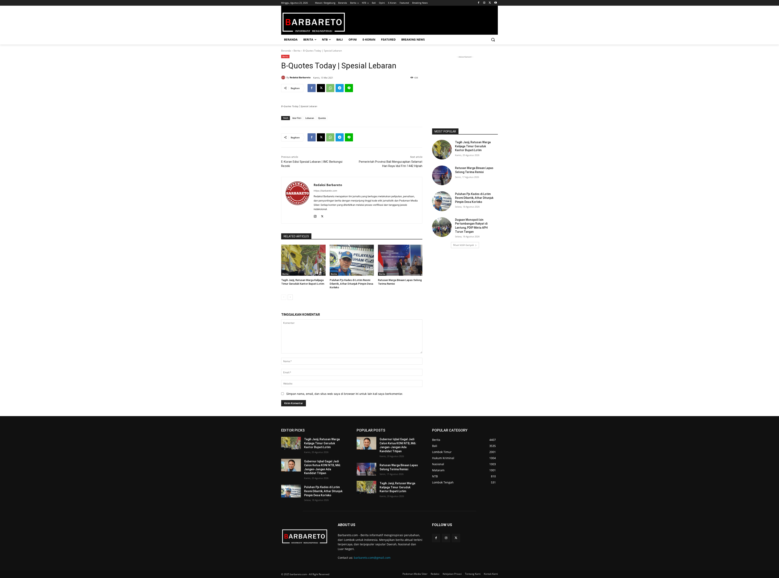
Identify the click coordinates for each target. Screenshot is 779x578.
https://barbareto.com (325, 190)
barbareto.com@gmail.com (372, 558)
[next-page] (290, 297)
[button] (493, 39)
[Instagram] (484, 3)
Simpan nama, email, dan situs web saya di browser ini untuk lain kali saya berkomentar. (344, 393)
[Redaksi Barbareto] (283, 77)
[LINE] (349, 88)
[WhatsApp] (330, 88)
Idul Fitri (296, 117)
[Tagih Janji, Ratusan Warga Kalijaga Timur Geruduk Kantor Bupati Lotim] (303, 260)
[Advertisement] (465, 84)
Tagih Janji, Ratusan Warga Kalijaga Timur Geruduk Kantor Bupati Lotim (473, 146)
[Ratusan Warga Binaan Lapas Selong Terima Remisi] (400, 260)
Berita (297, 50)
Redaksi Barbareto (300, 77)
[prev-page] (283, 297)
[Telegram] (340, 88)
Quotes (322, 117)
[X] (489, 3)
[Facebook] (478, 3)
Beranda (286, 50)
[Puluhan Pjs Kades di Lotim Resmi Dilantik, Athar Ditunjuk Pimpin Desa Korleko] (352, 260)
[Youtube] (495, 3)
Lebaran (309, 117)
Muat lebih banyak (463, 245)
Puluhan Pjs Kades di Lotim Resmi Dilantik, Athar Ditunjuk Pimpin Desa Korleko (351, 284)
